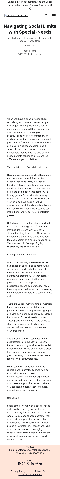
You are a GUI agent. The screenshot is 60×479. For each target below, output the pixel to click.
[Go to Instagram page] (23, 463)
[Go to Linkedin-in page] (32, 463)
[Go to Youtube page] (40, 463)
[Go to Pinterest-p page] (36, 463)
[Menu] (54, 15)
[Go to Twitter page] (28, 463)
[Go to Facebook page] (19, 463)
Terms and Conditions (30, 474)
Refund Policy (42, 471)
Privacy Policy (18, 471)
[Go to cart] (46, 15)
